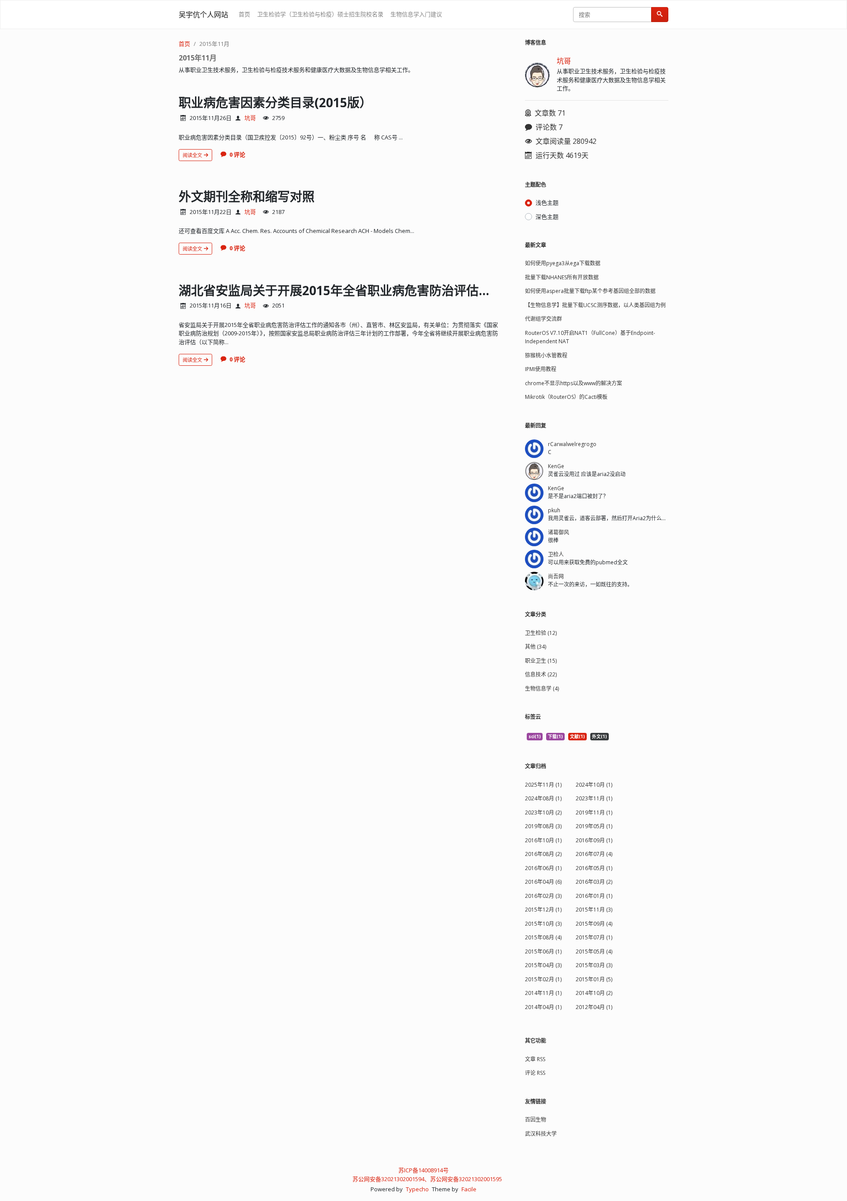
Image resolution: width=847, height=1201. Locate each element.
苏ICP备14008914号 (423, 1170)
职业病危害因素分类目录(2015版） (275, 102)
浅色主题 (547, 202)
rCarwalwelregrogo (572, 444)
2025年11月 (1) (543, 784)
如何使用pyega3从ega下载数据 (562, 263)
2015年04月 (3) (543, 965)
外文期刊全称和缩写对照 (247, 196)
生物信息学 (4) (542, 688)
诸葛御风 (558, 532)
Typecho (417, 1189)
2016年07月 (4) (594, 854)
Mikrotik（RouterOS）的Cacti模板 (566, 397)
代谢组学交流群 (543, 319)
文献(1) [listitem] (577, 736)
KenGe (556, 466)
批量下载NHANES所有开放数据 (562, 277)
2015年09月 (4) (594, 923)
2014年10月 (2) (594, 993)
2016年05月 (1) (594, 868)
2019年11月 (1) (594, 812)
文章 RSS (535, 1059)
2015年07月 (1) (594, 937)
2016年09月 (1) (594, 840)
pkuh (554, 510)
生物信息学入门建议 (416, 14)
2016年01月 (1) (594, 896)
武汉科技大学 (541, 1133)
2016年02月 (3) (543, 896)
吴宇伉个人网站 (203, 14)
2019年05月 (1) (594, 826)
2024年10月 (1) (594, 784)
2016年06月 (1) (543, 868)
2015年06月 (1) (543, 951)
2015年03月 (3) (594, 965)
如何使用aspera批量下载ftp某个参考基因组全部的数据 (590, 291)
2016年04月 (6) (543, 882)
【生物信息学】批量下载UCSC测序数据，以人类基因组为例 (595, 305)
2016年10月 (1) (543, 840)
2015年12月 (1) (543, 909)
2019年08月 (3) (543, 826)
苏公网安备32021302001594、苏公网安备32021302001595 (427, 1179)
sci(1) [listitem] (534, 736)
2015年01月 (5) (594, 979)
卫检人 (556, 554)
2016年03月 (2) (594, 882)
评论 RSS (535, 1073)
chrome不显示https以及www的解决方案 (573, 383)
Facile (468, 1189)
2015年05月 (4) (594, 951)
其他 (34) (535, 646)
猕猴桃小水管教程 (546, 355)
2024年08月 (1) (543, 798)
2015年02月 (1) (543, 979)
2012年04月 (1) (594, 1007)
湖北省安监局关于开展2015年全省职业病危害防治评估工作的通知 (359, 290)
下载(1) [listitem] (555, 736)
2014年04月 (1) (543, 1007)
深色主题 (547, 217)
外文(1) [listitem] (599, 736)
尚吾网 (556, 576)
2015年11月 (214, 44)
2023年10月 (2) (543, 812)
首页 (244, 14)
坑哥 (250, 118)
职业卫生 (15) (541, 660)
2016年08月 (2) (543, 854)
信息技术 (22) (541, 674)
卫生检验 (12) (541, 633)
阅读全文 (193, 155)
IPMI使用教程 (540, 369)
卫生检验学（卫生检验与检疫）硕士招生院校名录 (320, 14)
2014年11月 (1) (543, 993)
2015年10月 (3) (543, 923)
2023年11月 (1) (594, 798)
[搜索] (659, 14)
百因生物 (535, 1119)
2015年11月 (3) (594, 909)
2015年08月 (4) (543, 937)
